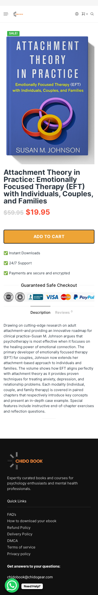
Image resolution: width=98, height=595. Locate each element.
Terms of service (21, 547)
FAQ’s (11, 514)
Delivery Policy (19, 534)
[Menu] (6, 14)
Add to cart (49, 236)
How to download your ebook (31, 521)
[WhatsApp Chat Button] (12, 585)
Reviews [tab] (64, 312)
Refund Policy (18, 527)
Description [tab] (40, 312)
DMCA (12, 540)
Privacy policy (18, 554)
